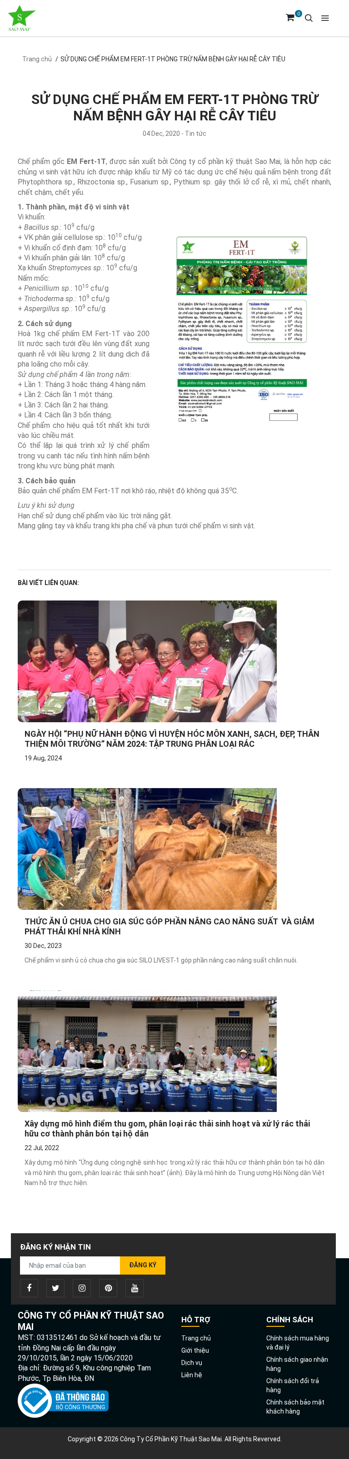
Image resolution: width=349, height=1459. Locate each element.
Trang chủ (37, 59)
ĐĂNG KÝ (142, 1265)
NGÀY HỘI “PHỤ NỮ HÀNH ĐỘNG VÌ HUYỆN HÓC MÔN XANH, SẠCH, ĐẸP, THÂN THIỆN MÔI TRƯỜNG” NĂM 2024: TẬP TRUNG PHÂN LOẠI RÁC (172, 739)
